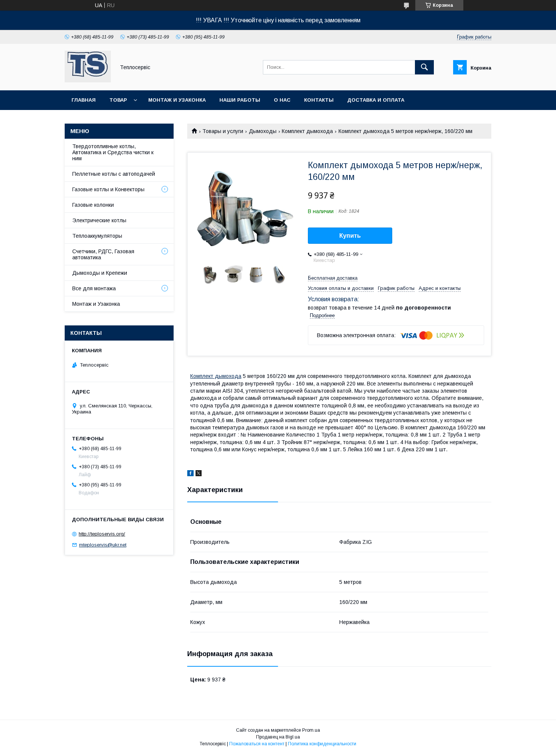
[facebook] (190, 474)
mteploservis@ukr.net (102, 545)
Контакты (319, 100)
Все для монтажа (94, 288)
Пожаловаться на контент (256, 743)
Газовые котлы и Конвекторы (108, 189)
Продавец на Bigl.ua (278, 737)
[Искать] (424, 67)
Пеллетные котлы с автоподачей (113, 174)
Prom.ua (311, 730)
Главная (83, 100)
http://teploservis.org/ (102, 534)
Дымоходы (262, 131)
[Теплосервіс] (88, 80)
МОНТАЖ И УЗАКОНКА (177, 100)
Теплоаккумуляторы (97, 236)
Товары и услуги (222, 131)
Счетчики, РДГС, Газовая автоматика (103, 254)
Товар (118, 100)
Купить (350, 235)
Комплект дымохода (307, 131)
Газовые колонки (93, 205)
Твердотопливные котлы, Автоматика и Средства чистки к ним (113, 152)
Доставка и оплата (375, 100)
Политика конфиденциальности (322, 743)
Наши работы (239, 100)
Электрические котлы (99, 220)
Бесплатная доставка (332, 278)
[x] (199, 474)
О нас (282, 100)
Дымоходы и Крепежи (99, 273)
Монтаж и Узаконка (96, 304)
